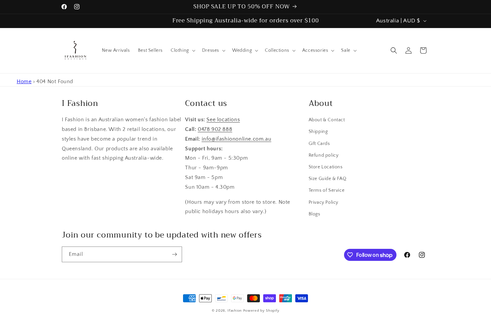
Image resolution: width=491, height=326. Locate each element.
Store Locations (326, 167)
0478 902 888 (215, 129)
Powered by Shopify (261, 311)
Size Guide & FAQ (328, 178)
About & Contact (327, 120)
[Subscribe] (174, 254)
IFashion (234, 311)
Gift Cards (319, 143)
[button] (182, 50)
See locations (223, 120)
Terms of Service (327, 190)
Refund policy (324, 155)
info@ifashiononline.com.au (237, 139)
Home (24, 81)
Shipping (318, 131)
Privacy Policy (323, 202)
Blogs (314, 214)
